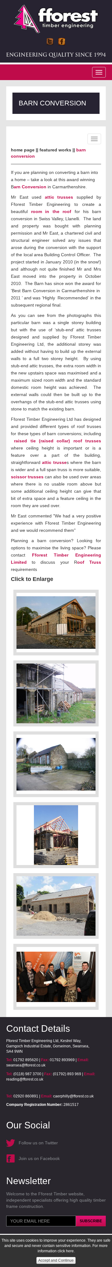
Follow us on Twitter (38, 1142)
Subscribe (91, 1221)
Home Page (23, 149)
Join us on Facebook (39, 1158)
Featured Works (55, 149)
